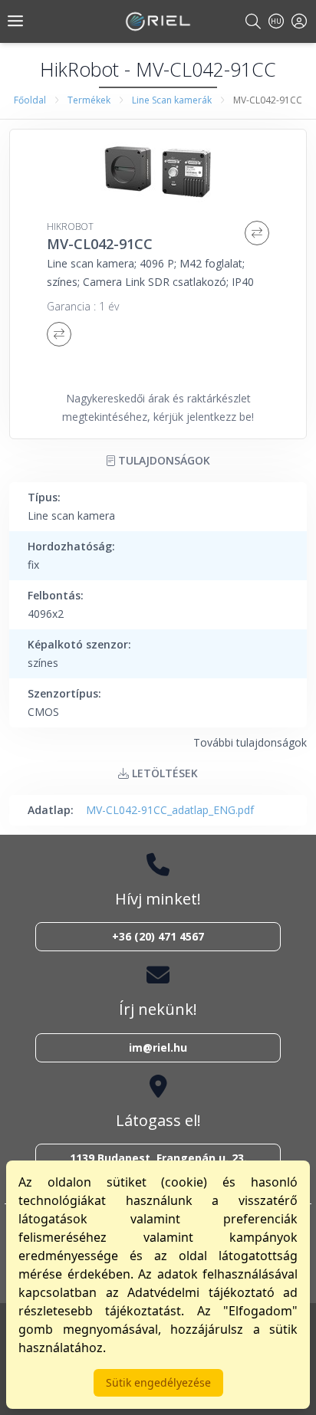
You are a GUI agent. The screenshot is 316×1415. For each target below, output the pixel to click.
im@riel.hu (158, 1047)
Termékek (88, 100)
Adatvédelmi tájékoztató (201, 1292)
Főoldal (30, 100)
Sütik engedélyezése (158, 1382)
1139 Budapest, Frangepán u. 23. (158, 1158)
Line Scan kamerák (172, 100)
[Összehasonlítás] (257, 233)
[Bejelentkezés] (299, 21)
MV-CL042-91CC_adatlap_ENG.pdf (170, 810)
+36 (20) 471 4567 (158, 936)
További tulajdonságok (250, 742)
